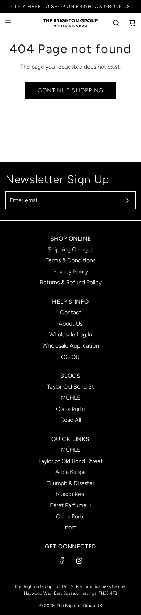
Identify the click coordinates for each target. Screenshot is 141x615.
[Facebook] (62, 561)
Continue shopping (70, 90)
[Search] (116, 23)
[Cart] (132, 23)
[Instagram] (79, 561)
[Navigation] (8, 23)
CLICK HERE (26, 6)
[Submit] (127, 200)
